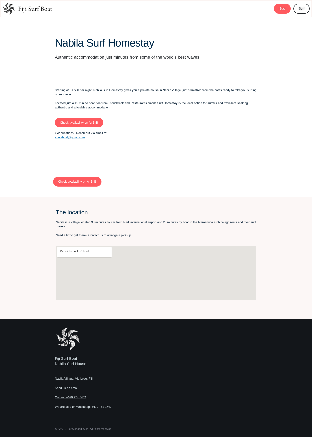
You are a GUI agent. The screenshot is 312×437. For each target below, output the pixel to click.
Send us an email (66, 388)
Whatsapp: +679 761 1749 (93, 406)
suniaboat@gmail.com (70, 137)
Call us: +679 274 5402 (70, 397)
